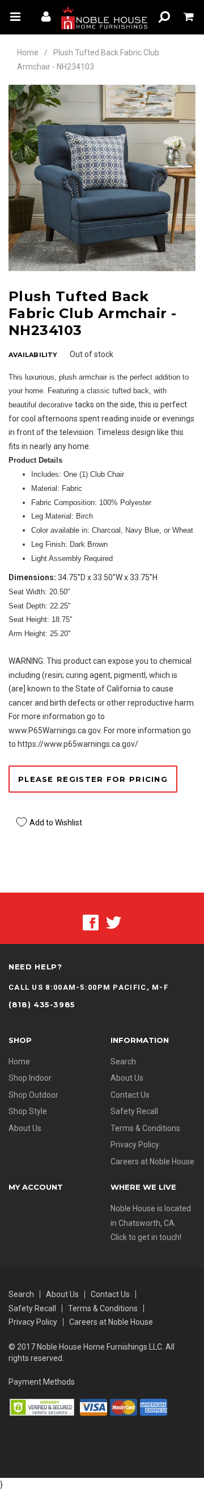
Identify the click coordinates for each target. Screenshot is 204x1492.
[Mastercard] (123, 1406)
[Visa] (93, 1406)
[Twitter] (113, 921)
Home (28, 52)
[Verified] (42, 1406)
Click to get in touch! (145, 1237)
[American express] (153, 1406)
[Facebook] (91, 921)
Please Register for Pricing (93, 779)
